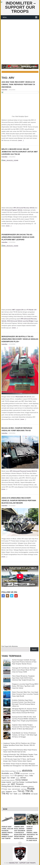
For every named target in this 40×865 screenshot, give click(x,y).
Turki (15, 794)
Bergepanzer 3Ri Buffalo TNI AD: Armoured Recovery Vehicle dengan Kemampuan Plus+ (20, 339)
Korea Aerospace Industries (8, 780)
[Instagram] (7, 595)
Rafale (9, 789)
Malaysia (4, 784)
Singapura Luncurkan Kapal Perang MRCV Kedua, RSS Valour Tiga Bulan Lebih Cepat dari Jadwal (25, 686)
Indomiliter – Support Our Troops (22, 863)
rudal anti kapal (16, 789)
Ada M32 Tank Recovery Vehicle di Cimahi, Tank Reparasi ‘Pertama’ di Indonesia (18, 84)
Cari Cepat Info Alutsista (10, 646)
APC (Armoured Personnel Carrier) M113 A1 (23, 471)
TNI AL (29, 791)
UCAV (19, 794)
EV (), (12, 210)
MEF (13, 784)
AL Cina (19, 771)
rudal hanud (23, 789)
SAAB (3, 791)
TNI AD (20, 791)
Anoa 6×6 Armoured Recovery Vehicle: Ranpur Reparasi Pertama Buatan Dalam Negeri (19, 500)
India (31, 776)
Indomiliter (4, 157)
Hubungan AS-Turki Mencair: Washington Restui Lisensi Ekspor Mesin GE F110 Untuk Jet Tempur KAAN (24, 670)
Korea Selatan (22, 780)
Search (34, 649)
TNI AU (5, 794)
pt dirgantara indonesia (27, 786)
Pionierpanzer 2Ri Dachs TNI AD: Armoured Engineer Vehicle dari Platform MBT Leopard (18, 237)
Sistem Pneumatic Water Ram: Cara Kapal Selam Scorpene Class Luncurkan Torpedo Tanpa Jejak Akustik (25, 694)
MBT (8, 784)
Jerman (23, 778)
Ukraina (26, 794)
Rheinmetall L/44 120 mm (23, 396)
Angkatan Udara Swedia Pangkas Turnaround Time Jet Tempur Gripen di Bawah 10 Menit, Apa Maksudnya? (24, 727)
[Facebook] (3, 595)
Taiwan (15, 791)
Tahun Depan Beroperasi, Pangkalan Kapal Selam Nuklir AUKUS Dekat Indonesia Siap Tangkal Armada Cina (23, 678)
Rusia (30, 789)
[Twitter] (11, 595)
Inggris (4, 778)
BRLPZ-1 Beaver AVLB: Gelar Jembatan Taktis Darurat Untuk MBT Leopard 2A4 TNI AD (20, 151)
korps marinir (6, 782)
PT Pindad (4, 789)
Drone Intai (31, 773)
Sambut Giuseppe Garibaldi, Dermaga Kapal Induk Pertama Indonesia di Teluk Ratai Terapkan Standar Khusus (24, 662)
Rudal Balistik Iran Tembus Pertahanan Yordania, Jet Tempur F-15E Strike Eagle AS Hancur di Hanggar (24, 735)
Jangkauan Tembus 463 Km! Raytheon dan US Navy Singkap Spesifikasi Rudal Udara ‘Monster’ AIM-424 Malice (19, 745)
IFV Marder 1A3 (31, 309)
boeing (11, 773)
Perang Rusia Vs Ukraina (11, 786)
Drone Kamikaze (5, 775)
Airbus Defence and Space (9, 771)
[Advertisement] (20, 40)
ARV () (24, 208)
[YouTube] (16, 595)
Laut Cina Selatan (18, 782)
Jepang (17, 777)
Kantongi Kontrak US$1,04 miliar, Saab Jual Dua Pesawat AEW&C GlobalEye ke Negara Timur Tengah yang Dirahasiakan (24, 718)
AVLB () (20, 321)
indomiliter (4, 89)
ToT (11, 794)
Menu (5, 17)
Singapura (9, 791)
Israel (13, 778)
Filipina (26, 775)
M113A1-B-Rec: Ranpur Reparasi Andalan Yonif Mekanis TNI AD (17, 429)
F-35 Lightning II (19, 775)
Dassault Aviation (24, 773)
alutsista (27, 771)
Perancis (19, 784)
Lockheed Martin (31, 782)
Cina (16, 773)
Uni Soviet (34, 794)
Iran (8, 778)
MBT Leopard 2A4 (17, 309)
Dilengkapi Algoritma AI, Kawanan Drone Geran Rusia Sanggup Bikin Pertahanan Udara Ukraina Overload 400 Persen (24, 710)
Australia (5, 773)
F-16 (11, 775)
